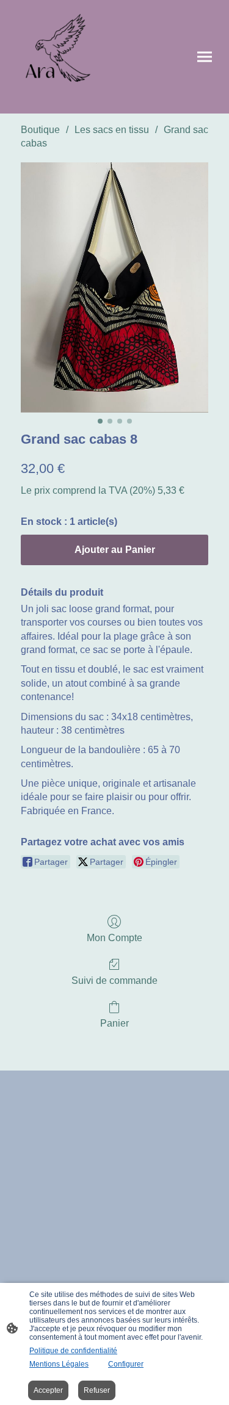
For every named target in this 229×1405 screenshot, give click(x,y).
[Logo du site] (62, 56)
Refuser (97, 1390)
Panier (114, 1023)
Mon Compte (114, 938)
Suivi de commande (114, 980)
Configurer (126, 1364)
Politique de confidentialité (73, 1350)
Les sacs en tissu (112, 130)
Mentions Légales (59, 1364)
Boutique (40, 130)
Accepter (48, 1390)
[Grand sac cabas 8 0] (114, 287)
